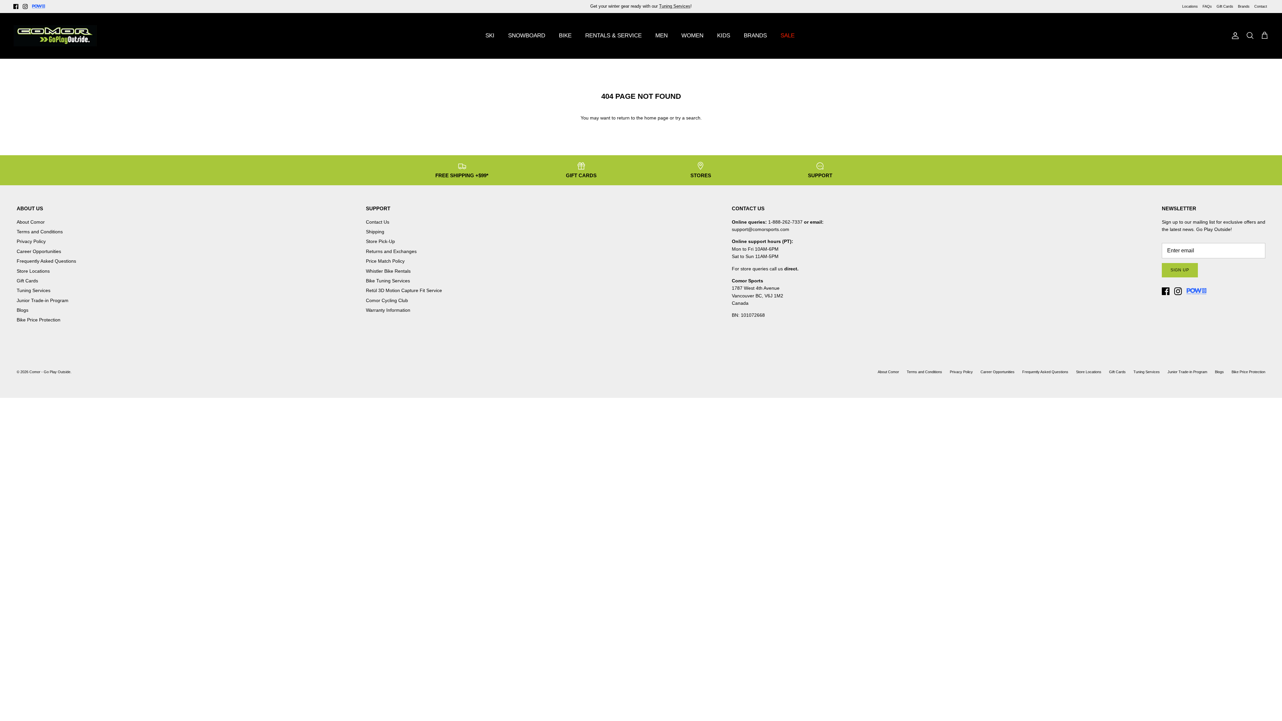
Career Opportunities (39, 251)
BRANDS (755, 35)
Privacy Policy (31, 241)
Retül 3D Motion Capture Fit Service (404, 290)
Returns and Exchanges (391, 251)
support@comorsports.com (760, 229)
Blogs (22, 310)
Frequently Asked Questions (46, 261)
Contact (1260, 6)
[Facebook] (15, 6)
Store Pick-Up (380, 241)
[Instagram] (25, 6)
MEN (661, 35)
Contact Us (377, 222)
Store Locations (33, 271)
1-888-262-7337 (785, 222)
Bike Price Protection (38, 319)
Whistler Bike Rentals (388, 271)
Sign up (1179, 270)
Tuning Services (674, 6)
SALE (788, 35)
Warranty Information (388, 310)
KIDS (723, 35)
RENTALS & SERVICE (613, 35)
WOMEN (692, 35)
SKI (489, 35)
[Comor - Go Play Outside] (55, 36)
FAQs (1207, 6)
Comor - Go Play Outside (49, 372)
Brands (1244, 6)
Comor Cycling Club (387, 300)
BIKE (565, 35)
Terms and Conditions (40, 231)
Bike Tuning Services (388, 280)
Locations (1190, 6)
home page (656, 118)
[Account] (1234, 36)
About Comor (31, 222)
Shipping (375, 231)
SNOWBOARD (526, 35)
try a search (687, 118)
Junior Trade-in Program (42, 300)
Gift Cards (1225, 6)
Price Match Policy (385, 261)
